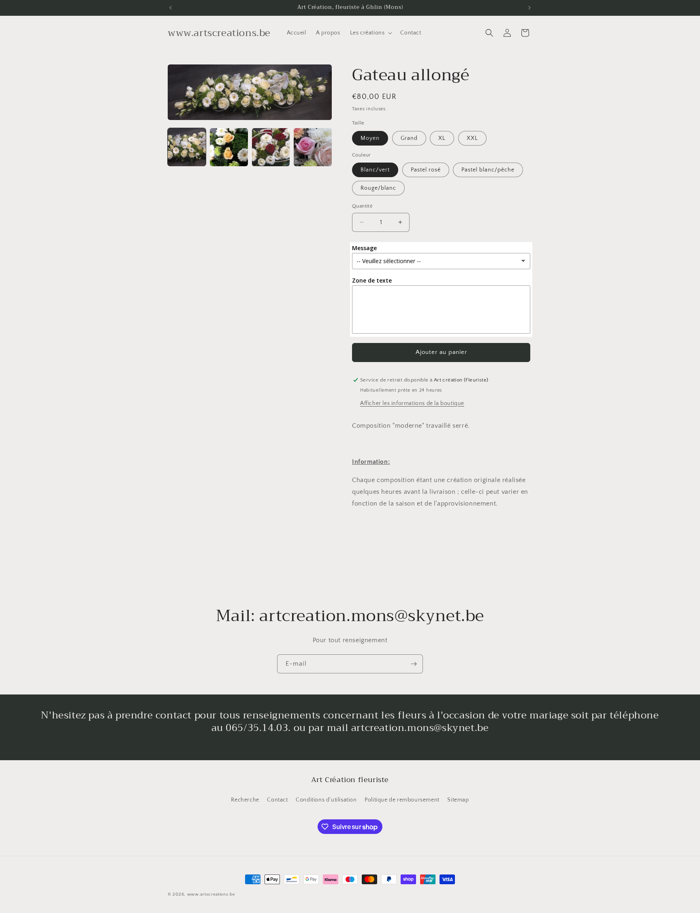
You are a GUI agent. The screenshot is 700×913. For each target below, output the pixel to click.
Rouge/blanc (378, 188)
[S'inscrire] (414, 663)
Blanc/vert (375, 170)
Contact (277, 800)
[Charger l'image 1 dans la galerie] (187, 147)
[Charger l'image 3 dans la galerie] (271, 147)
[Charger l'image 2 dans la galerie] (229, 147)
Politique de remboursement (402, 800)
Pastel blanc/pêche (487, 170)
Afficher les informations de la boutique (412, 403)
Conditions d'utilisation (326, 800)
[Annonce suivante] (529, 7)
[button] (370, 32)
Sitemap (458, 800)
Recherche (245, 800)
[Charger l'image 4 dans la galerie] (313, 147)
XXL (472, 138)
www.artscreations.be (211, 894)
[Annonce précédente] (170, 7)
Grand (409, 138)
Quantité (362, 206)
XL (442, 138)
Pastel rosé (426, 170)
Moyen (370, 138)
